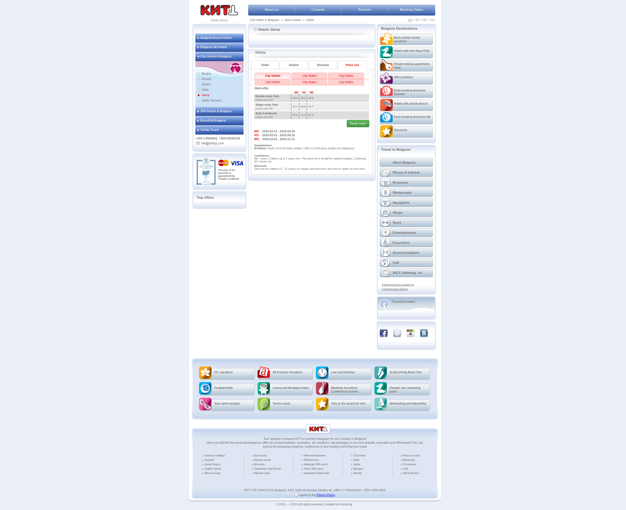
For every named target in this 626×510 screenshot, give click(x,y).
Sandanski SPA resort (316, 473)
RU (417, 20)
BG (425, 20)
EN (410, 20)
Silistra (206, 84)
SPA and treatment (314, 455)
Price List (352, 65)
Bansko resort (262, 459)
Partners (364, 9)
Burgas (206, 73)
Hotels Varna (269, 29)
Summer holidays (214, 455)
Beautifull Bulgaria (213, 120)
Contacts (318, 9)
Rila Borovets (262, 473)
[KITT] (219, 14)
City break (359, 455)
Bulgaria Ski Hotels (214, 47)
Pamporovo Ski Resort (267, 468)
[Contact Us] (212, 142)
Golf (405, 468)
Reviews (323, 65)
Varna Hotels (292, 20)
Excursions (409, 464)
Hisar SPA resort (313, 468)
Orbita (310, 20)
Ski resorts (260, 455)
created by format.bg (338, 504)
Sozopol (209, 459)
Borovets (259, 464)
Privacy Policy (326, 495)
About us (271, 9)
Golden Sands (212, 468)
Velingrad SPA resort (316, 464)
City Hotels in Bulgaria (264, 20)
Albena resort (212, 473)
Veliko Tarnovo (211, 100)
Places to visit (411, 455)
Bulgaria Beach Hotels (216, 38)
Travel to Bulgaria (396, 149)
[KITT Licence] (206, 184)
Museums (409, 459)
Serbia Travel (210, 130)
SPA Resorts (311, 459)
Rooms (294, 65)
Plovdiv (207, 79)
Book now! (358, 123)
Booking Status (411, 9)
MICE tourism (411, 473)
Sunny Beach (212, 464)
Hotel (265, 65)
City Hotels (272, 76)
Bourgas (358, 468)
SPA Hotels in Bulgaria (216, 111)
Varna (206, 95)
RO (432, 20)
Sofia (205, 89)
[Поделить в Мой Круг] (397, 333)
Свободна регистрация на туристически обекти (398, 287)
